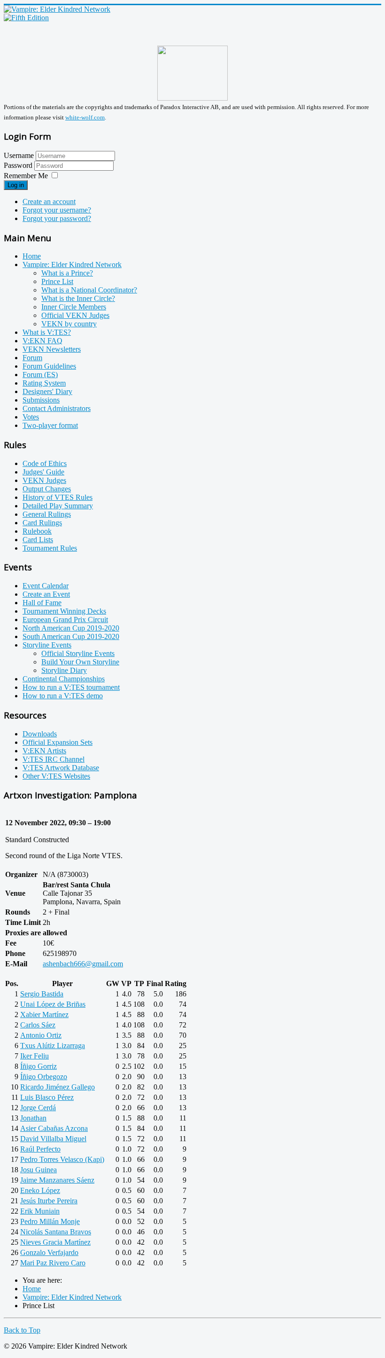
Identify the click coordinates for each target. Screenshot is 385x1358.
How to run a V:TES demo (63, 696)
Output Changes (47, 489)
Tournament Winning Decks (64, 611)
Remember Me (26, 176)
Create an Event (46, 594)
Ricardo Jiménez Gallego (57, 1087)
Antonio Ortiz (41, 1035)
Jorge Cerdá (38, 1108)
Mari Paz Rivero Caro (52, 1263)
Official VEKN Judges (75, 315)
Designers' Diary (47, 391)
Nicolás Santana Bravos (55, 1232)
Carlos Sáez (37, 1025)
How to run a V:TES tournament (71, 687)
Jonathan (33, 1118)
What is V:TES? (47, 332)
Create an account (49, 201)
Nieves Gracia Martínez (55, 1242)
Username (19, 155)
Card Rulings (42, 523)
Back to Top (22, 1330)
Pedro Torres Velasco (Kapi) (62, 1159)
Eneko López (40, 1190)
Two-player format (50, 425)
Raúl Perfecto (40, 1149)
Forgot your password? (57, 218)
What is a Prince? (67, 273)
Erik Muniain (40, 1211)
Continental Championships (64, 679)
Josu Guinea (38, 1170)
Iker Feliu (34, 1056)
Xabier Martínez (44, 1014)
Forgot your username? (57, 210)
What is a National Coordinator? (89, 290)
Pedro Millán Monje (50, 1221)
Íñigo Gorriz (38, 1066)
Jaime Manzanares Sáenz (57, 1180)
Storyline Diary (64, 670)
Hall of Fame (42, 603)
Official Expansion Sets (57, 742)
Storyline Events (47, 645)
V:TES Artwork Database (61, 768)
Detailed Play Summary (58, 506)
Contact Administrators (57, 408)
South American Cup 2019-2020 (71, 636)
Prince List (57, 281)
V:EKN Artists (44, 751)
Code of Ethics (45, 463)
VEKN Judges (44, 480)
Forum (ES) (40, 375)
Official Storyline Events (78, 653)
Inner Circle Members (73, 307)
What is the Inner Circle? (78, 298)
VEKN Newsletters (52, 349)
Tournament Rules (50, 548)
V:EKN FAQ (42, 341)
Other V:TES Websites (56, 776)
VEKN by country (69, 324)
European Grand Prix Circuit (65, 620)
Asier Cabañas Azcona (54, 1128)
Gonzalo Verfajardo (49, 1252)
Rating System (44, 383)
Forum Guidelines (49, 366)
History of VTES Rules (57, 497)
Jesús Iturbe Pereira (48, 1201)
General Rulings (47, 514)
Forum (32, 358)
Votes (31, 417)
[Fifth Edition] (26, 18)
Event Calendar (46, 586)
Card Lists (38, 540)
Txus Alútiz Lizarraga (52, 1046)
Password (19, 165)
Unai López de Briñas (52, 1004)
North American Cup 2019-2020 (71, 628)
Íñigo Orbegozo (43, 1077)
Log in (16, 185)
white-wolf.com (85, 117)
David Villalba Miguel (53, 1139)
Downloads (40, 734)
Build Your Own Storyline (80, 662)
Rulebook (37, 531)
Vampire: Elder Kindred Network (72, 264)
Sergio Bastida (41, 994)
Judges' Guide (43, 472)
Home (32, 256)
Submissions (41, 400)
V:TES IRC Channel (54, 759)
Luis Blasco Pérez (47, 1097)
